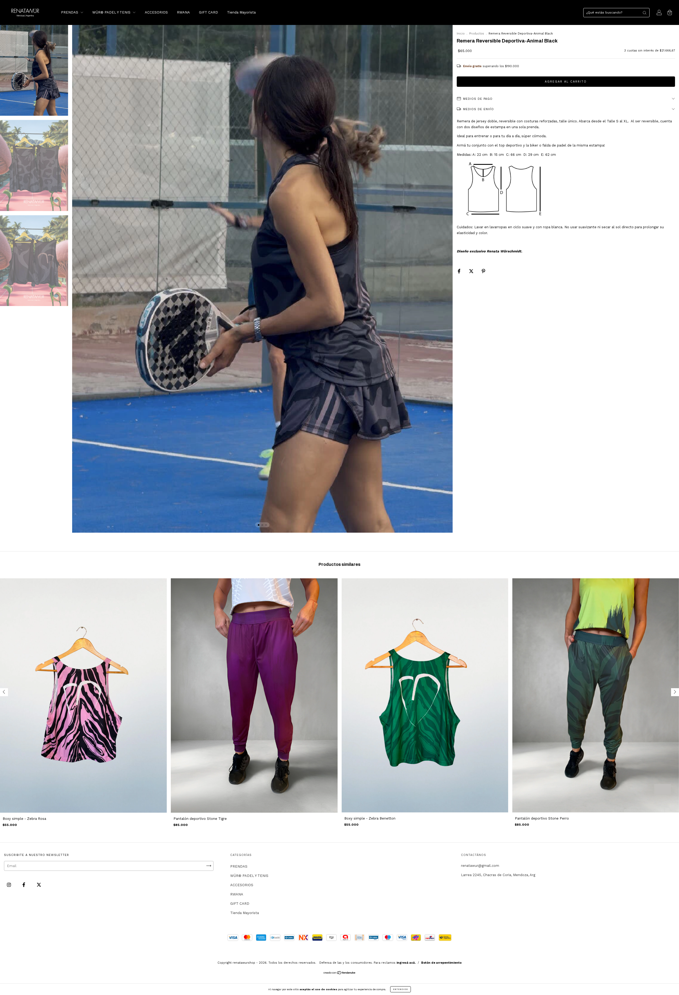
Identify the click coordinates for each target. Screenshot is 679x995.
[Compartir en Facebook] (459, 271)
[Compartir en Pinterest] (483, 271)
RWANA (183, 12)
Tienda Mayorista (241, 12)
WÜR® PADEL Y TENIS (112, 12)
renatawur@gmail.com (480, 866)
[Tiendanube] (339, 973)
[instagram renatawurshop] (9, 885)
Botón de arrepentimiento (441, 962)
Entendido (400, 989)
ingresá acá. (406, 962)
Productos (476, 33)
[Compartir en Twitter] (472, 271)
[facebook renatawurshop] (24, 885)
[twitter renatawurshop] (39, 885)
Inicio (461, 33)
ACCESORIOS (156, 12)
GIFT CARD (208, 12)
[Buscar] (644, 12)
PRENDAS (70, 12)
